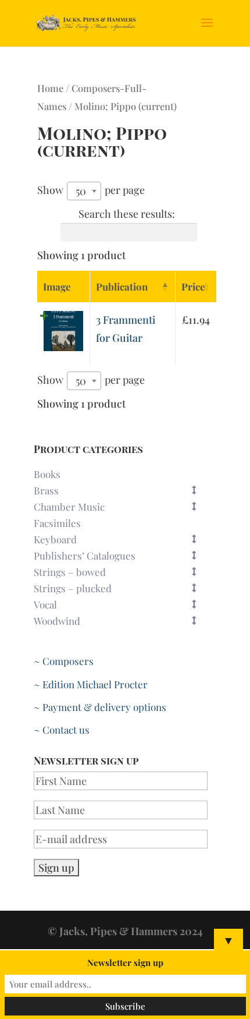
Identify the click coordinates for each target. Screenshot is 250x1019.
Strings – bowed (70, 571)
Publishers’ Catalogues (84, 555)
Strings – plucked (73, 588)
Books (47, 474)
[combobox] (84, 191)
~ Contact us (62, 729)
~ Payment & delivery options (100, 706)
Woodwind (57, 620)
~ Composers (64, 660)
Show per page (91, 190)
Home (50, 88)
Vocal (45, 604)
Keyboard (55, 539)
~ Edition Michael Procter (91, 684)
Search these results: (126, 214)
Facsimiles (57, 522)
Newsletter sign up (125, 962)
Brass (46, 490)
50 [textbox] (81, 191)
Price (193, 286)
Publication (122, 286)
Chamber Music (69, 506)
